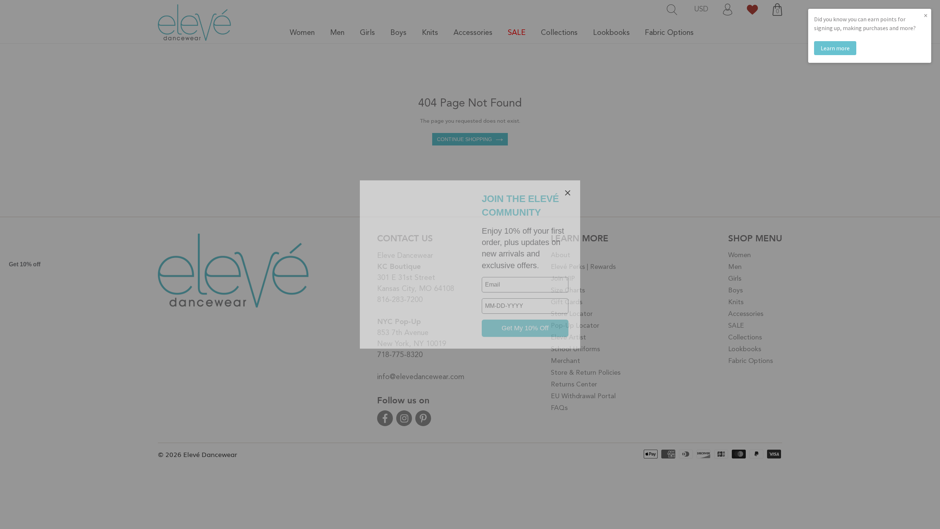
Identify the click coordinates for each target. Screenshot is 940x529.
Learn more (835, 48)
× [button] (926, 15)
